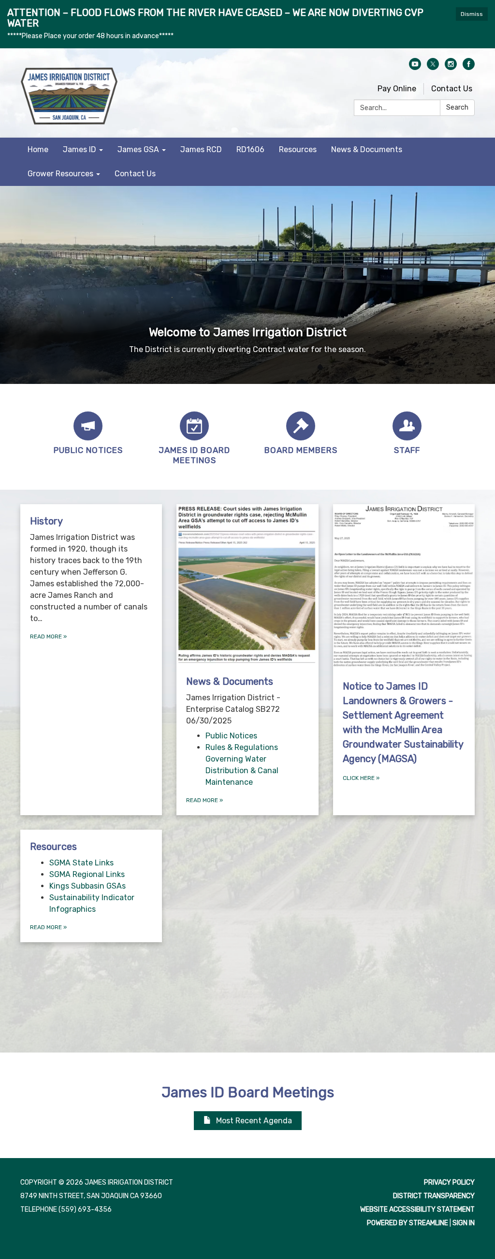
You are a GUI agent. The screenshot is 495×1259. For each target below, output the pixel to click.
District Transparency (434, 1196)
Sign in (463, 1223)
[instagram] (451, 67)
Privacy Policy (449, 1182)
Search (457, 107)
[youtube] (415, 67)
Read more (204, 800)
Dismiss (472, 14)
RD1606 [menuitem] (250, 149)
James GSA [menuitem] (138, 149)
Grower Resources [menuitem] (60, 173)
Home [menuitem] (38, 149)
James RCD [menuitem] (201, 149)
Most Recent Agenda (254, 1120)
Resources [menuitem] (298, 149)
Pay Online (397, 88)
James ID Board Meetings (247, 1092)
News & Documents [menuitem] (366, 149)
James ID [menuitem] (79, 149)
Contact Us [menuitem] (135, 173)
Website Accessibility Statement (417, 1209)
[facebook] (469, 67)
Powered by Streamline (407, 1223)
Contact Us (451, 88)
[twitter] (433, 67)
